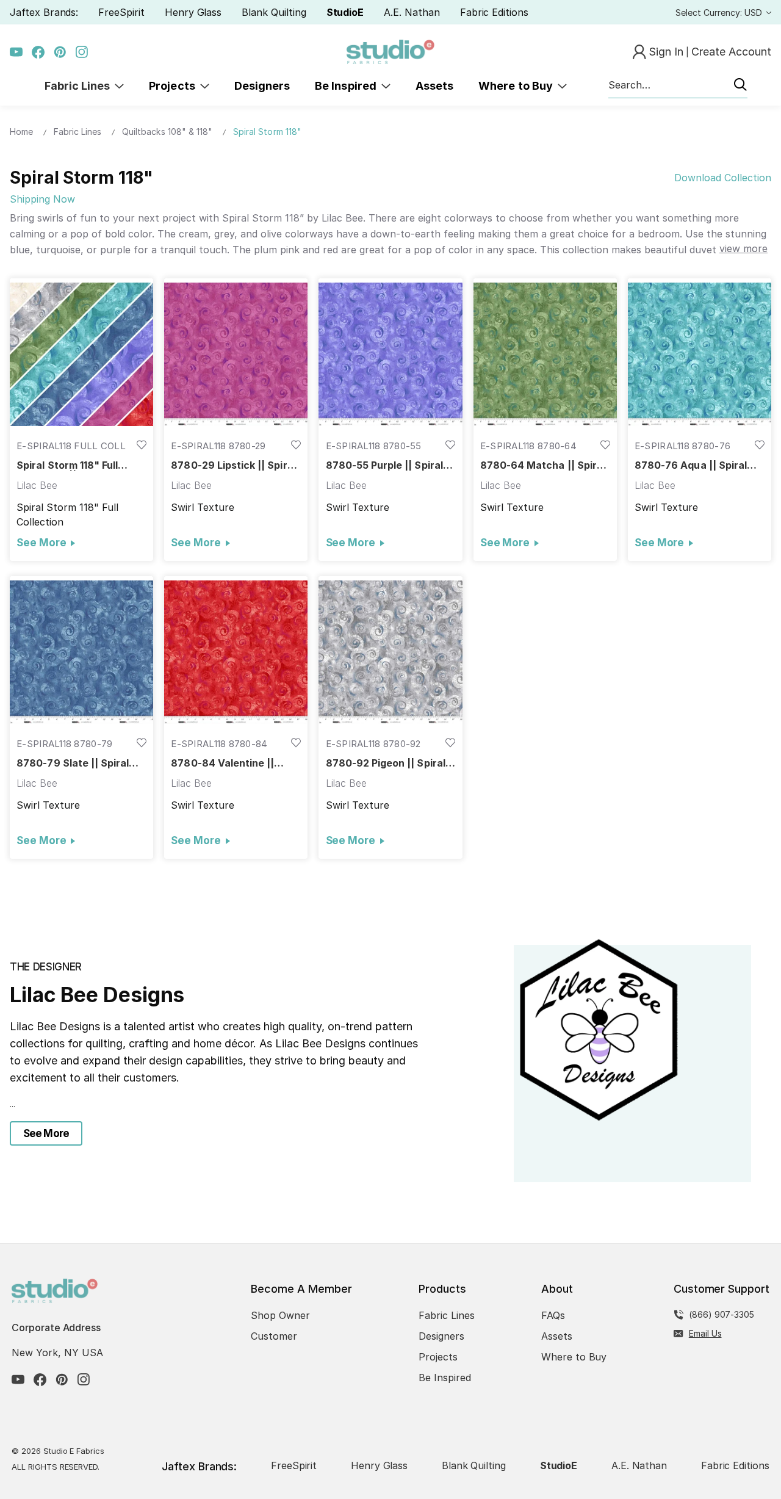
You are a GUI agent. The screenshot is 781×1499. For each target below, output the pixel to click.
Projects (174, 85)
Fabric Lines (80, 85)
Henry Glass (193, 12)
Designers (262, 85)
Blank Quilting (274, 12)
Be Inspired (348, 85)
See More (41, 542)
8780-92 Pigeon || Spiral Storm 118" (385, 763)
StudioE (345, 12)
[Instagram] (82, 52)
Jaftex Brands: (44, 12)
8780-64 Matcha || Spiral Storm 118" (542, 465)
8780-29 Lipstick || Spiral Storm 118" (233, 465)
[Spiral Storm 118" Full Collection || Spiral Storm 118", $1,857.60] (81, 354)
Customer (274, 1336)
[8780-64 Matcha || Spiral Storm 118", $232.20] (545, 354)
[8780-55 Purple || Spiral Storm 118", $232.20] (390, 354)
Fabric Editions (494, 12)
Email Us (705, 1333)
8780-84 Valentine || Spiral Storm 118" (222, 763)
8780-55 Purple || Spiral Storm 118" (384, 465)
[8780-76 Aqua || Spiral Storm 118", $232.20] (699, 354)
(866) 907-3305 (721, 1314)
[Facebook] (38, 52)
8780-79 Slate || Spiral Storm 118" (72, 763)
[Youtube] (16, 52)
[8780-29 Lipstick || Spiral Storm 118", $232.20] (236, 354)
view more (743, 248)
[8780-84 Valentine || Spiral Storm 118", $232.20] (236, 652)
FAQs (553, 1315)
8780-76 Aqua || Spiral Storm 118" (691, 465)
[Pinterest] (60, 52)
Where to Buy (518, 85)
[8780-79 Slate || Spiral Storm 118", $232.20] (81, 652)
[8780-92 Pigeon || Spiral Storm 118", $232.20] (390, 652)
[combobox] (677, 85)
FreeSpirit (121, 12)
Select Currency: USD (720, 12)
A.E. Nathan (411, 12)
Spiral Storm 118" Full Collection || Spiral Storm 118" (77, 465)
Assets (434, 85)
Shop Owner (280, 1315)
